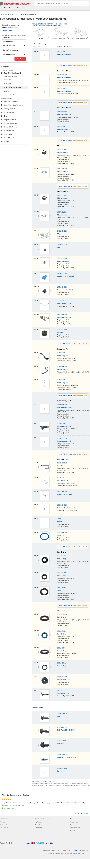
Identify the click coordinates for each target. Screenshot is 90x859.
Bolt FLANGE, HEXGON (66, 730)
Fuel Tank (7, 91)
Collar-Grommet (63, 261)
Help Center (38, 828)
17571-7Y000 (62, 168)
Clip (58, 234)
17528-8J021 (61, 51)
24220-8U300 (62, 245)
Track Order (38, 825)
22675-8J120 (61, 301)
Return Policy (56, 850)
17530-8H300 (62, 287)
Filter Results (20, 59)
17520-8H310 (62, 111)
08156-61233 (62, 741)
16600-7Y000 (62, 404)
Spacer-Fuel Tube (63, 679)
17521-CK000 (62, 463)
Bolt (58, 716)
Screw (59, 521)
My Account (38, 822)
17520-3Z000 (62, 75)
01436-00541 (62, 519)
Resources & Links (75, 828)
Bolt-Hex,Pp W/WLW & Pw (66, 757)
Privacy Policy (67, 850)
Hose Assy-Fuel (63, 356)
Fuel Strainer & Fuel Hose (12, 87)
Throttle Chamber (9, 95)
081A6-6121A (62, 727)
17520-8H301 (62, 690)
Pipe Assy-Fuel (62, 466)
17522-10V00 (62, 676)
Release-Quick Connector (66, 508)
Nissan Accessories (24, 8)
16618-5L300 (62, 573)
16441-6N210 (62, 505)
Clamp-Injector (62, 152)
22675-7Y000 (62, 314)
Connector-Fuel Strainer (66, 276)
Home (2, 14)
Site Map (73, 830)
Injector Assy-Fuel (64, 407)
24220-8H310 (62, 231)
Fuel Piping (7, 83)
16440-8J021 (61, 353)
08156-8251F (62, 754)
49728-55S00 (62, 258)
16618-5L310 (62, 631)
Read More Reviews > (83, 813)
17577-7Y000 (62, 491)
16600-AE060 (62, 438)
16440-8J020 (61, 380)
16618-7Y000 (62, 532)
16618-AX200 (62, 614)
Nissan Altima (9, 14)
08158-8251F (62, 713)
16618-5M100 (62, 556)
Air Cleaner (7, 80)
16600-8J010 (61, 423)
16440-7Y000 (62, 366)
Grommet (60, 332)
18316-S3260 (62, 329)
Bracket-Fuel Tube (64, 114)
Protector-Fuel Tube (64, 494)
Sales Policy (46, 850)
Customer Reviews (5, 825)
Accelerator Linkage (10, 76)
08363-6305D (62, 768)
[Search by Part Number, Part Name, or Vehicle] (86, 3)
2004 (16, 14)
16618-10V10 (62, 663)
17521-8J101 (61, 478)
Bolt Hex (60, 744)
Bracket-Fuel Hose (64, 54)
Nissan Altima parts (77, 783)
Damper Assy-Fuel (64, 303)
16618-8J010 (61, 648)
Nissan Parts (8, 8)
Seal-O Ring (61, 535)
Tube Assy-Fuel (63, 693)
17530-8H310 (62, 273)
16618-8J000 (61, 587)
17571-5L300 (62, 150)
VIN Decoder (4, 828)
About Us (2, 822)
